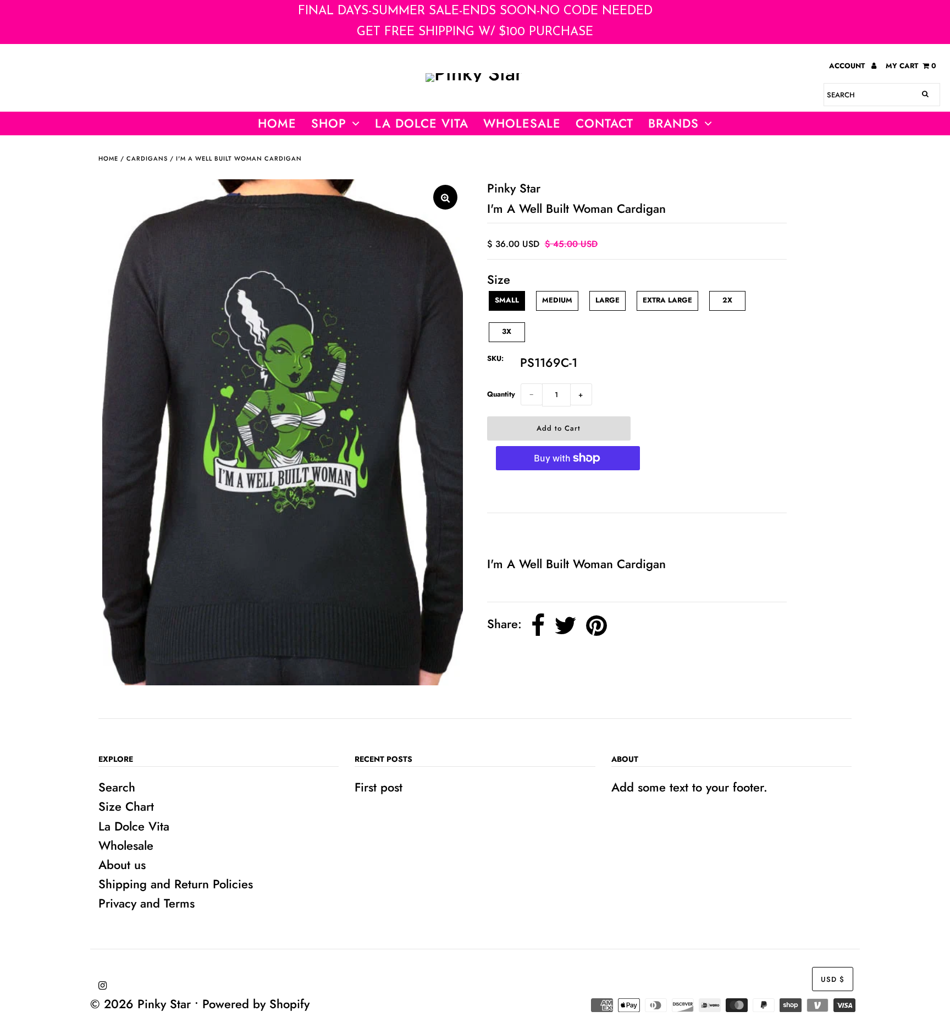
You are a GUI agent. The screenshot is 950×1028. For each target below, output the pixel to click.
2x (727, 300)
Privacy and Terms (146, 903)
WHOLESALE (522, 123)
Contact (604, 123)
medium (557, 300)
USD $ (832, 979)
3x (506, 331)
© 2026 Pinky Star (140, 1004)
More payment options (567, 492)
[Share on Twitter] (565, 625)
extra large (667, 300)
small (507, 300)
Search (116, 787)
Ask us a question (539, 533)
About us (122, 864)
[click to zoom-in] (445, 197)
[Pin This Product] (596, 625)
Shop (328, 123)
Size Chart (126, 806)
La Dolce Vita (421, 123)
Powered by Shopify (256, 1004)
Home (277, 123)
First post (378, 787)
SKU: (495, 358)
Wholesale (125, 845)
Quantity (501, 394)
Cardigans (147, 158)
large (607, 300)
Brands (673, 123)
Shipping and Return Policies (175, 884)
